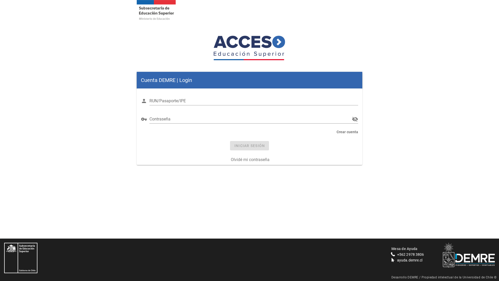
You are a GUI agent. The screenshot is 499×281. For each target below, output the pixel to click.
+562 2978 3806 (410, 254)
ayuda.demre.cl (409, 260)
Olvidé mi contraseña (250, 159)
